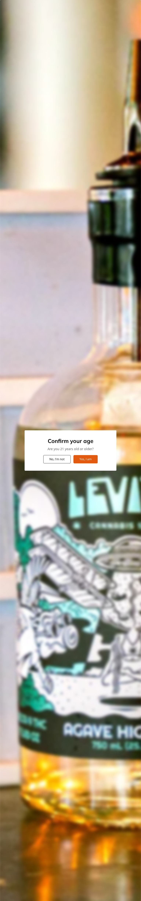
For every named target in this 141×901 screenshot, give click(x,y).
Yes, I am (85, 459)
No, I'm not (57, 459)
